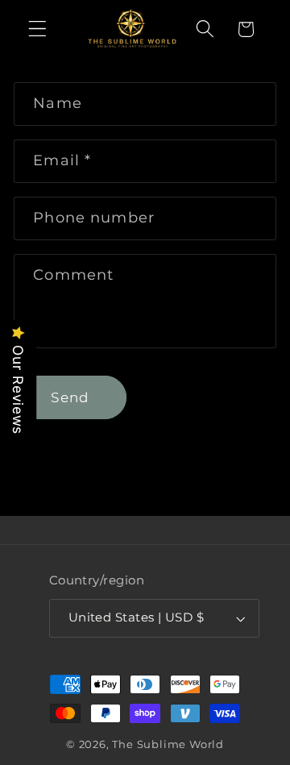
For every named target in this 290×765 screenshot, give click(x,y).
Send (70, 397)
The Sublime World (168, 744)
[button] (37, 29)
